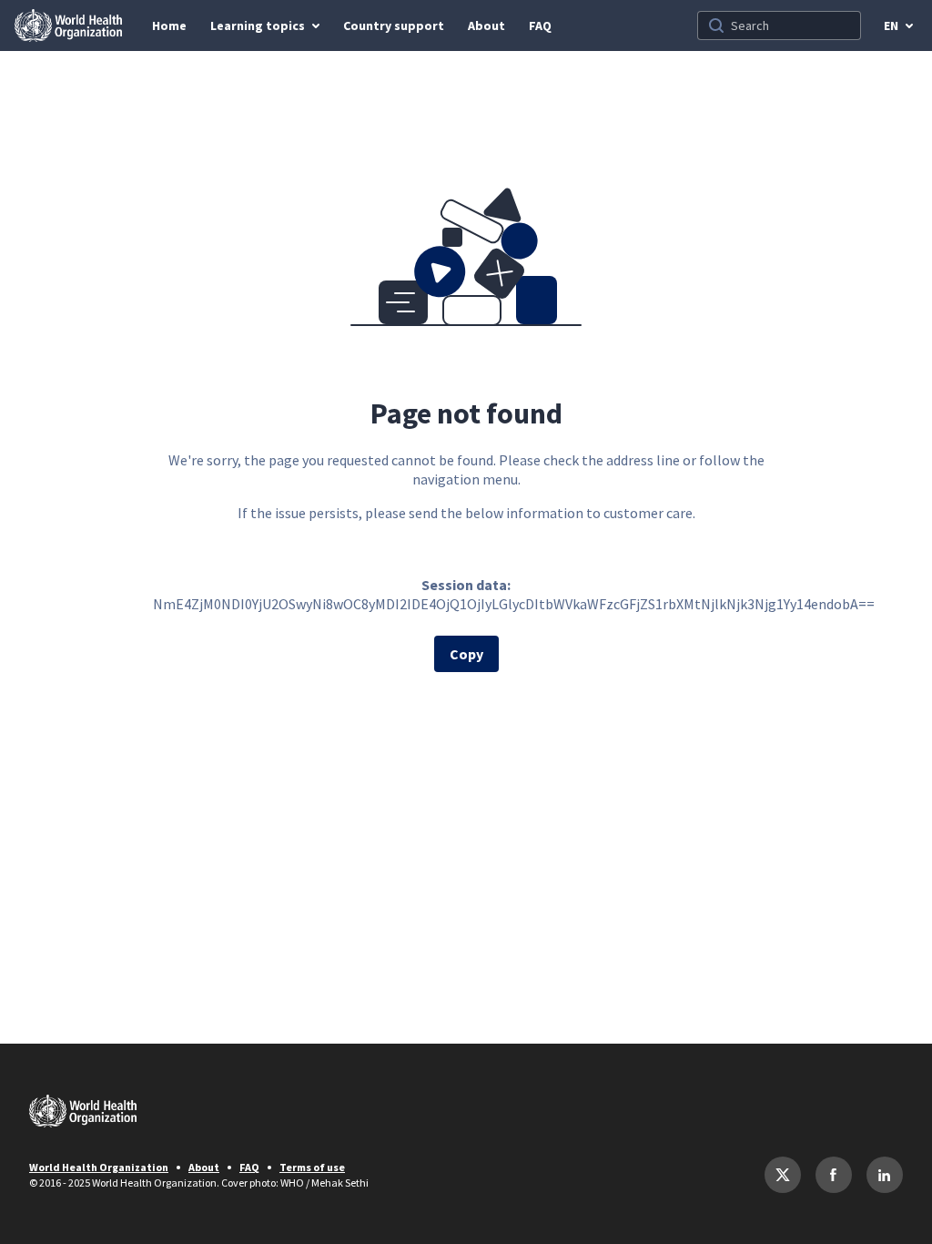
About (203, 1167)
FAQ (249, 1167)
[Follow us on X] (783, 1175)
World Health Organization (98, 1167)
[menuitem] (169, 25)
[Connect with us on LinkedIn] (884, 1175)
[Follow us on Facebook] (834, 1175)
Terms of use (312, 1167)
